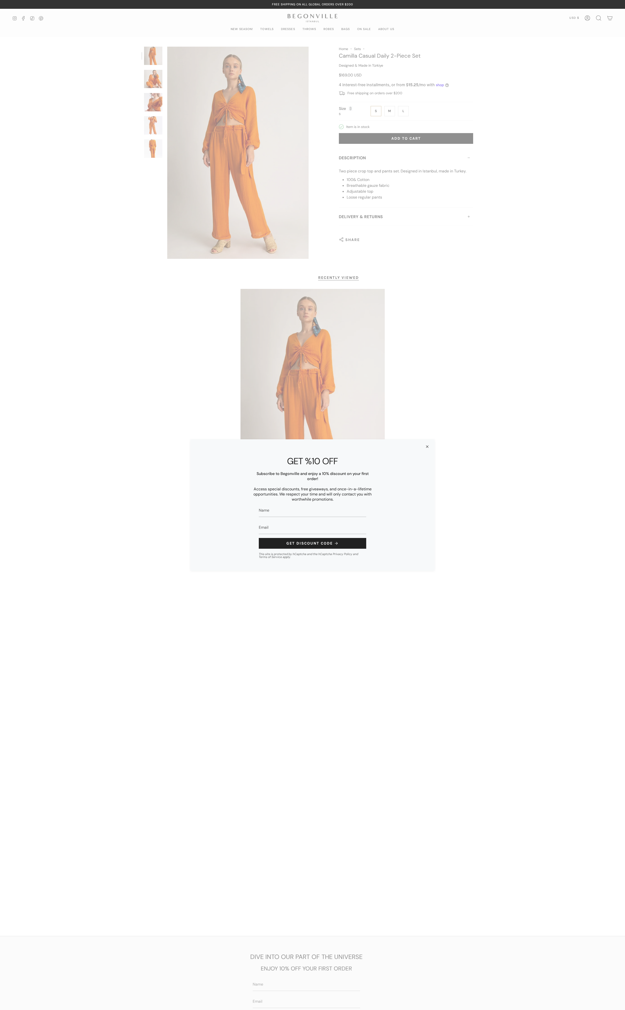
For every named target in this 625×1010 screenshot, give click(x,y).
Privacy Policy (342, 554)
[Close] (427, 446)
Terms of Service (270, 557)
